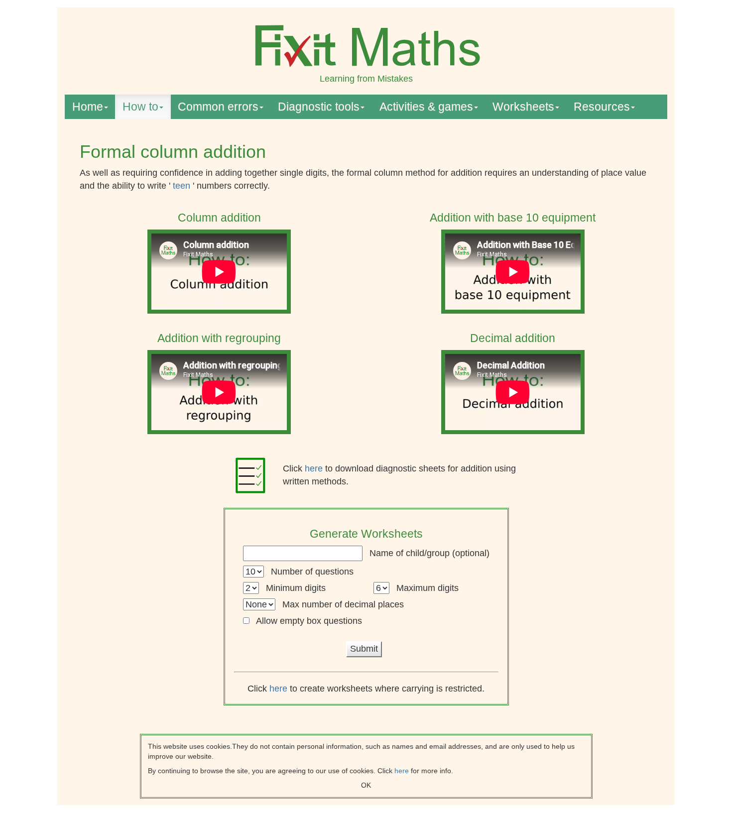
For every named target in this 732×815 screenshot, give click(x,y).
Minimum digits (296, 588)
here (315, 468)
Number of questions (312, 572)
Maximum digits (427, 588)
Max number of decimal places (343, 604)
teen (183, 186)
